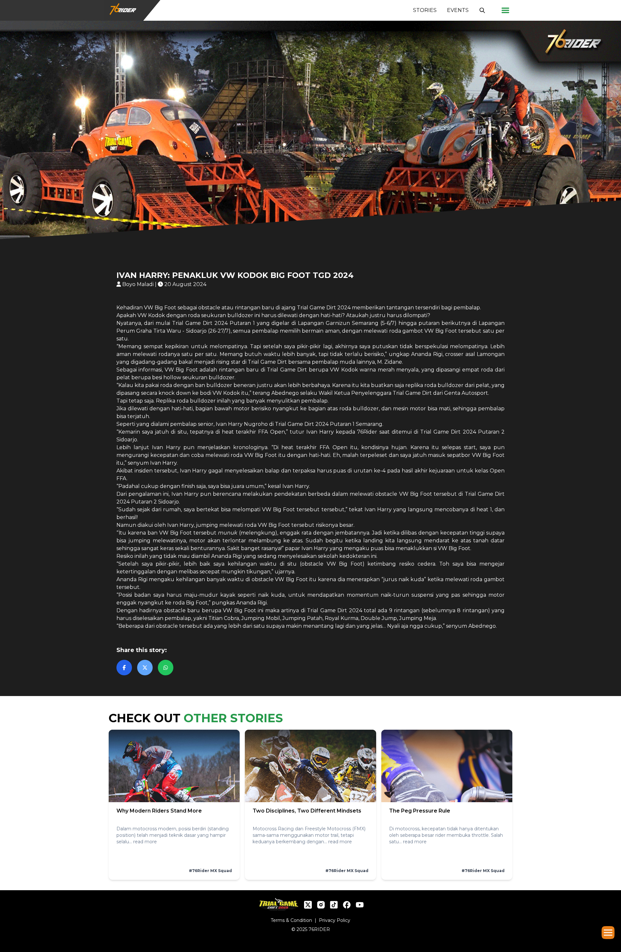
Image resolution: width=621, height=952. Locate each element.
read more (145, 842)
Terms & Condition (291, 920)
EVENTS (458, 10)
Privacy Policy (334, 920)
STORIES (425, 10)
